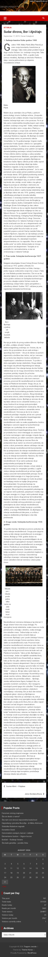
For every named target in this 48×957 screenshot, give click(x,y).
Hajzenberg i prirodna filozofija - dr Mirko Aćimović (22, 823)
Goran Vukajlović (27, 36)
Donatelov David (8, 830)
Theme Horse (27, 950)
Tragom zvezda (30, 946)
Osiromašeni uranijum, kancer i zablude (17, 833)
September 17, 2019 (12, 36)
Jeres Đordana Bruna (33, 794)
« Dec (4, 886)
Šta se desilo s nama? (11, 816)
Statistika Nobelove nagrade (13, 826)
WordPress (31, 953)
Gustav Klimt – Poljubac (15, 786)
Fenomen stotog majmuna (12, 813)
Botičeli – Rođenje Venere (12, 840)
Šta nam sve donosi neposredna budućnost (19, 820)
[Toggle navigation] (5, 18)
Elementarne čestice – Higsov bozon (17, 836)
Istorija (7, 28)
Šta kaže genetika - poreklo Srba (15, 843)
